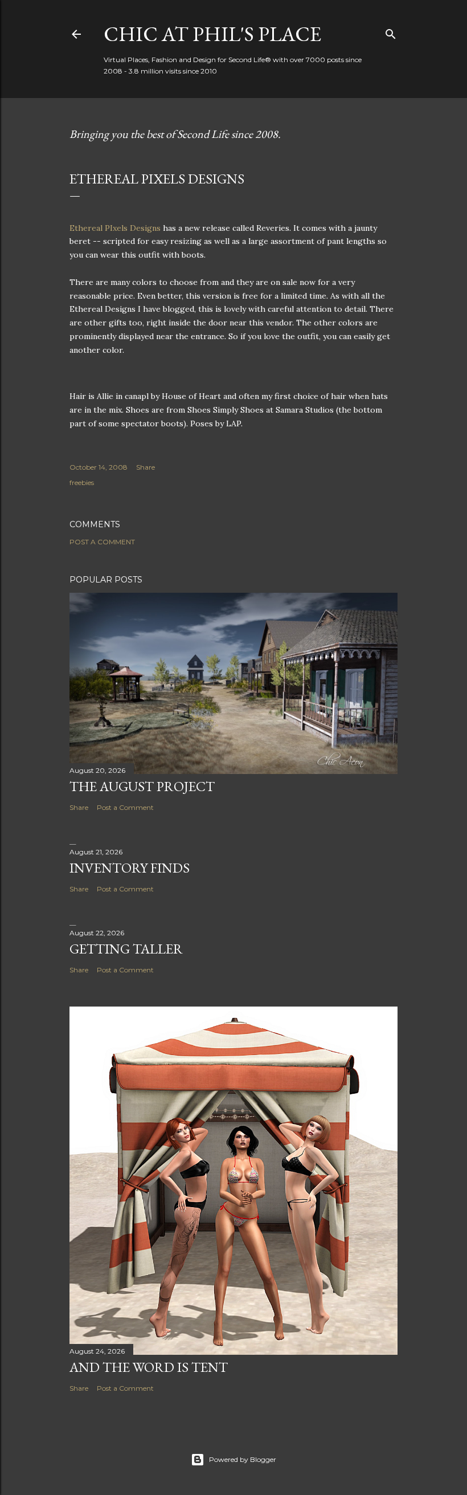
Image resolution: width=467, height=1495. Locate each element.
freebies (81, 482)
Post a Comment (102, 541)
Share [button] (145, 467)
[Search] (391, 32)
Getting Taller (126, 949)
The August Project (142, 786)
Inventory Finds (129, 868)
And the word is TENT (148, 1367)
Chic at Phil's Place (212, 34)
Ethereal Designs (115, 228)
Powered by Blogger (242, 1459)
